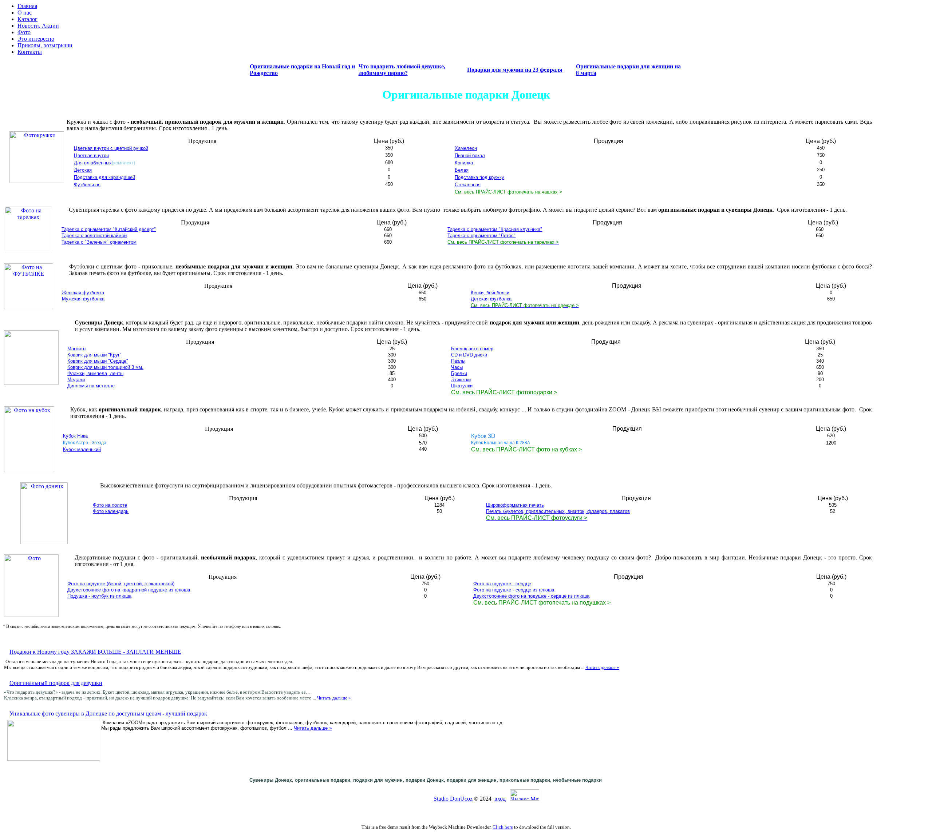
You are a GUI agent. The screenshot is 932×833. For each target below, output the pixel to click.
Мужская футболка (83, 299)
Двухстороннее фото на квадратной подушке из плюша (128, 590)
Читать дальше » (602, 667)
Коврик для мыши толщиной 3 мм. (105, 367)
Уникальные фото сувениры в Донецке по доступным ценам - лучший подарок (108, 713)
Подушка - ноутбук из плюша (99, 596)
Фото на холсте (110, 505)
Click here (503, 827)
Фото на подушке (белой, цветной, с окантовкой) (120, 583)
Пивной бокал (470, 155)
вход (500, 799)
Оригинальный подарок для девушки (55, 683)
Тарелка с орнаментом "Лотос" (481, 235)
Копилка (464, 163)
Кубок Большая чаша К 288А (500, 442)
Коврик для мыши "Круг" (94, 355)
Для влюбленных (93, 163)
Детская (83, 170)
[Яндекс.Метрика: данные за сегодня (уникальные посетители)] (524, 795)
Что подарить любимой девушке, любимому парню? (402, 69)
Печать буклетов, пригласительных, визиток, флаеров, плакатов (558, 511)
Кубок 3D (483, 436)
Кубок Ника (75, 436)
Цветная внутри (91, 155)
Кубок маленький (82, 449)
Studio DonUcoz (453, 799)
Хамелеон (466, 148)
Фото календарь (111, 511)
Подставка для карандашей (104, 177)
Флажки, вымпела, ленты (95, 373)
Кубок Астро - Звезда (84, 442)
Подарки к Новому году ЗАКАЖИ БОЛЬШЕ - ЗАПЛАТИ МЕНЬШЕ (95, 652)
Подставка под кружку (479, 177)
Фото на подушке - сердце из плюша (513, 590)
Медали (76, 379)
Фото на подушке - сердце (502, 583)
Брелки (459, 373)
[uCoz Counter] (409, 799)
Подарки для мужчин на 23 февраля (514, 70)
